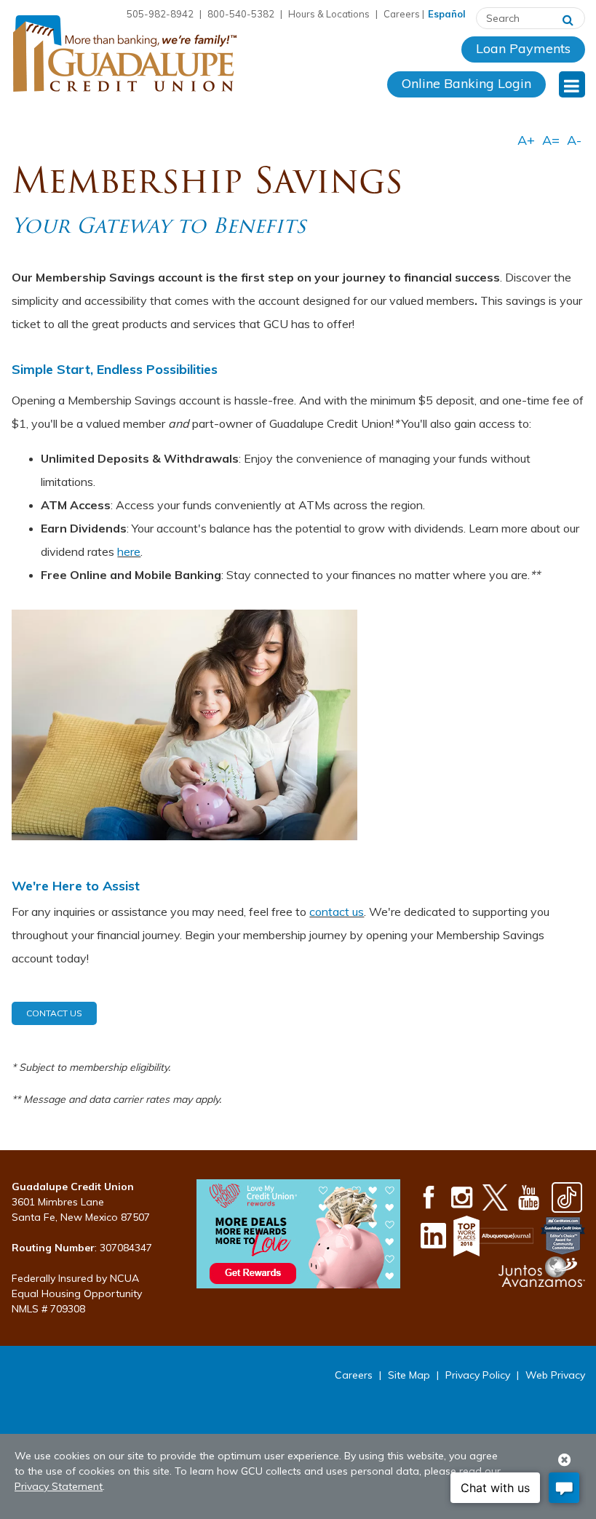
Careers (402, 14)
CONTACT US (54, 1013)
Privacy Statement (59, 1486)
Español (447, 14)
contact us (336, 911)
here (128, 551)
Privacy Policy (477, 1375)
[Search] (568, 18)
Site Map (409, 1375)
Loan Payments (523, 48)
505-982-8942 (160, 14)
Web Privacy (555, 1375)
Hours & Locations (329, 14)
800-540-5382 (240, 14)
